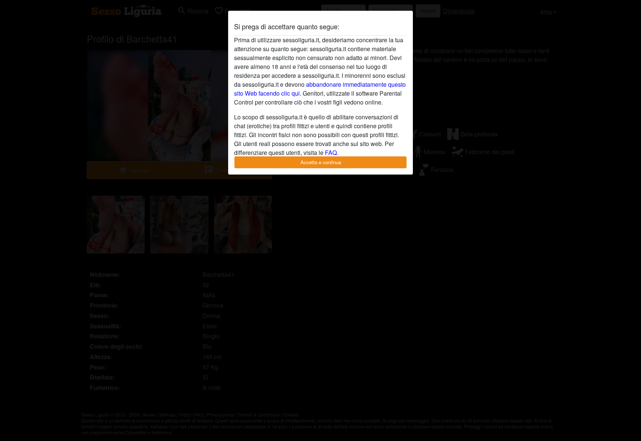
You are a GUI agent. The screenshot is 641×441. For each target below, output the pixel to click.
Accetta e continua (320, 162)
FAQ (331, 152)
